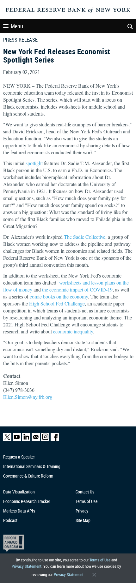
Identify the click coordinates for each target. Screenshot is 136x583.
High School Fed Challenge (57, 303)
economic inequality (73, 331)
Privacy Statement (26, 566)
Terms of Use (100, 560)
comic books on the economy (59, 296)
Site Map (83, 520)
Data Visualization (19, 492)
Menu (17, 26)
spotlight (34, 163)
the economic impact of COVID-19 (77, 289)
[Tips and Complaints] (64, 543)
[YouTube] (17, 439)
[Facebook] (55, 439)
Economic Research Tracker (26, 501)
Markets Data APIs (19, 511)
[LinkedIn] (26, 439)
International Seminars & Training (31, 466)
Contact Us (85, 492)
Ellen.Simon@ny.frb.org (27, 396)
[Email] (36, 439)
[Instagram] (45, 439)
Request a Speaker (19, 457)
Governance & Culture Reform (28, 476)
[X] (7, 439)
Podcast (10, 520)
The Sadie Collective (84, 236)
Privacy (82, 511)
